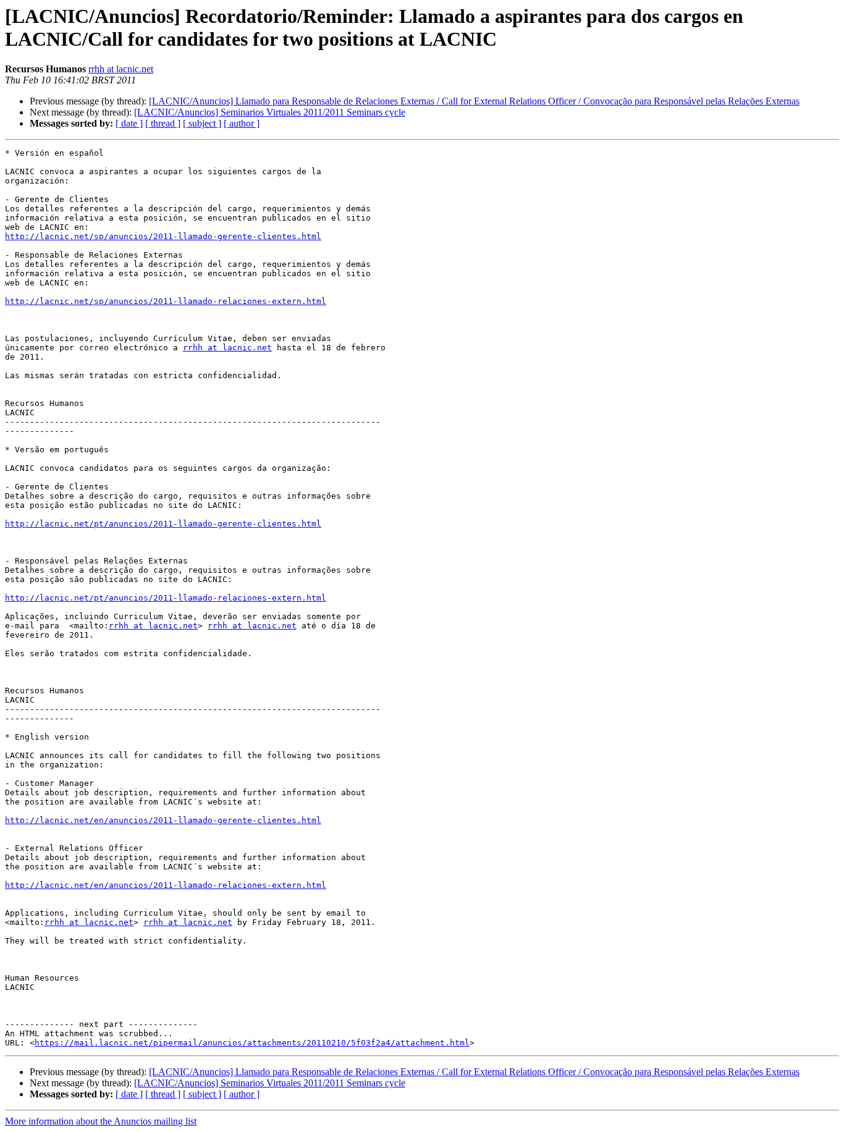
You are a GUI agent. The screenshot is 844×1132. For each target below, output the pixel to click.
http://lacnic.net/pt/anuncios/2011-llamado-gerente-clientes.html (163, 523)
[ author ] (242, 123)
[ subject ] (202, 123)
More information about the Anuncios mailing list (100, 1121)
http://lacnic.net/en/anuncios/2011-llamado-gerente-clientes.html (163, 820)
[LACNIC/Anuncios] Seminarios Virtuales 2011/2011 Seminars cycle (269, 112)
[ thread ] (162, 123)
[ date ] (129, 123)
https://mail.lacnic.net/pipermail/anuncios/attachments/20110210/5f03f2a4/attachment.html (252, 1042)
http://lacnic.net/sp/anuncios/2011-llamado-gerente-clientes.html (163, 236)
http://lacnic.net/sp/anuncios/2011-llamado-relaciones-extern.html (165, 301)
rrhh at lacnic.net (120, 69)
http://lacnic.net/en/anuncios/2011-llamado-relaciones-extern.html (165, 885)
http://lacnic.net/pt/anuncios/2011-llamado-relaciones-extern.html (165, 597)
